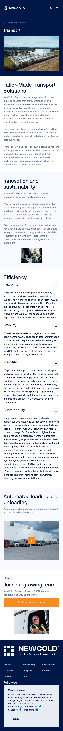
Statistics (13, 710)
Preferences (31, 706)
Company (27, 671)
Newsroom (8, 671)
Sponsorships (48, 665)
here (32, 703)
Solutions (8, 665)
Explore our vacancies (31, 602)
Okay (16, 719)
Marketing (29, 710)
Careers (7, 676)
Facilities (46, 671)
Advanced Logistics (17, 23)
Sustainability (29, 665)
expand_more (56, 285)
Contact (26, 676)
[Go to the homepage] (14, 8)
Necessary (13, 706)
